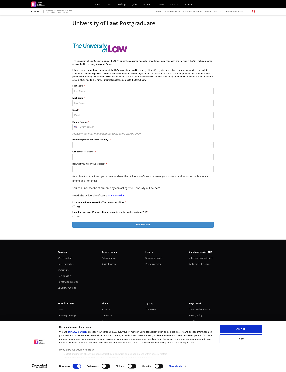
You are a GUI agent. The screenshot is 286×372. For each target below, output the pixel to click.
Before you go (109, 258)
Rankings (122, 4)
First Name (77, 86)
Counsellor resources (234, 11)
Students (147, 4)
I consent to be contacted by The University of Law (98, 202)
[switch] (106, 366)
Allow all (240, 329)
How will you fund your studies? (88, 164)
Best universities (172, 11)
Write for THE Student (199, 264)
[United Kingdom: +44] (76, 127)
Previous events (153, 264)
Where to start (65, 258)
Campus (174, 4)
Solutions (189, 4)
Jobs (135, 4)
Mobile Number (80, 122)
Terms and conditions (199, 309)
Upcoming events (153, 258)
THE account (151, 309)
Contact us (107, 315)
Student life (63, 269)
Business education (192, 11)
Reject (241, 338)
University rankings (67, 287)
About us (106, 309)
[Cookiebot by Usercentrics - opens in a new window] (40, 366)
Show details (175, 366)
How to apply (64, 275)
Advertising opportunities (201, 258)
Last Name (77, 98)
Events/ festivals (213, 11)
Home (97, 4)
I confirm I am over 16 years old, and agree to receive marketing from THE (109, 212)
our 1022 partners (78, 332)
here (157, 188)
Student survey (109, 264)
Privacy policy (195, 315)
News (108, 4)
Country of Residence (83, 152)
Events (161, 4)
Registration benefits (68, 281)
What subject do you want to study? (90, 139)
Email (75, 110)
